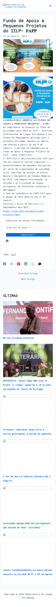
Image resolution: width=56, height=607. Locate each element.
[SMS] (39, 263)
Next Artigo (28, 279)
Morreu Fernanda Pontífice (18, 338)
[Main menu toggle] (50, 6)
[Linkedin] (25, 263)
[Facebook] (4, 263)
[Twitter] (11, 263)
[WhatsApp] (32, 263)
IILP (13, 254)
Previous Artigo (28, 273)
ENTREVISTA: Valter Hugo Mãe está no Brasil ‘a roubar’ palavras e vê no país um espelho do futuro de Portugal (27, 384)
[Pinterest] (18, 263)
